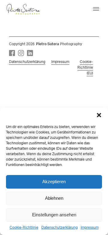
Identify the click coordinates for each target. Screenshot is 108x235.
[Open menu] (96, 9)
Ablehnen (54, 198)
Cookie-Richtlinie (24, 227)
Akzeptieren (54, 181)
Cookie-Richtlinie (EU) (85, 67)
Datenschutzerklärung (59, 227)
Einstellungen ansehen (54, 214)
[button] (99, 115)
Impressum (90, 227)
